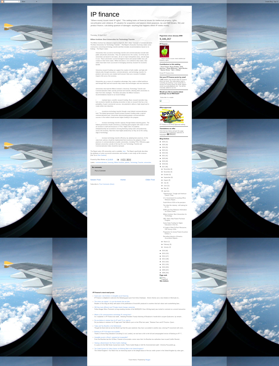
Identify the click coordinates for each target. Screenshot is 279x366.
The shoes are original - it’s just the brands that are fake (112, 301)
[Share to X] (126, 160)
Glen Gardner (102, 155)
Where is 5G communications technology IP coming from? (112, 314)
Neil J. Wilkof (175, 70)
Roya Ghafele (174, 67)
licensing (110, 162)
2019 (163, 161)
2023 (163, 150)
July (165, 183)
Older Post (150, 180)
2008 (163, 273)
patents (127, 162)
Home (123, 180)
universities (147, 162)
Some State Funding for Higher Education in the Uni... (173, 224)
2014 (163, 256)
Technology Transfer (136, 162)
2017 (163, 167)
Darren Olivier (165, 70)
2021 (163, 155)
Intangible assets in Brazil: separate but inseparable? (111, 337)
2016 (163, 250)
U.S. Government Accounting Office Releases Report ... (174, 199)
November (167, 172)
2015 (163, 253)
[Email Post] (117, 159)
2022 (163, 153)
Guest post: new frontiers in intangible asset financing (111, 296)
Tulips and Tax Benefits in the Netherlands (107, 326)
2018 (163, 164)
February (167, 244)
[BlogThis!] (124, 160)
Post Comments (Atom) (106, 184)
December (167, 169)
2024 (163, 147)
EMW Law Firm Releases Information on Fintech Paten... (175, 210)
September (167, 177)
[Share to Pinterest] (130, 160)
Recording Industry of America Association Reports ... (172, 237)
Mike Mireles (183, 68)
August (166, 180)
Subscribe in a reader (167, 97)
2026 (163, 142)
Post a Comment (100, 171)
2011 (163, 264)
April (165, 191)
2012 (163, 262)
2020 (163, 158)
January (166, 247)
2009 (163, 270)
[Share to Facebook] (128, 160)
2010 (163, 267)
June (165, 185)
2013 (163, 259)
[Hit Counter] (163, 284)
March (166, 241)
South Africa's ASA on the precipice (174, 202)
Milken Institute (119, 162)
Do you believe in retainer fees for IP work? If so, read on (112, 320)
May (165, 188)
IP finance (104, 14)
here (124, 151)
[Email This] (122, 160)
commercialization (101, 162)
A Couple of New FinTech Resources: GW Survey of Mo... (175, 228)
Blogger (147, 360)
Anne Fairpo (165, 67)
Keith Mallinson (172, 68)
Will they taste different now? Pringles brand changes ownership (114, 307)
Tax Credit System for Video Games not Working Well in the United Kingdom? (119, 348)
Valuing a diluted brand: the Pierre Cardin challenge (110, 343)
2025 (163, 144)
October (166, 174)
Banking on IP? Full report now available (107, 331)
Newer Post (95, 180)
